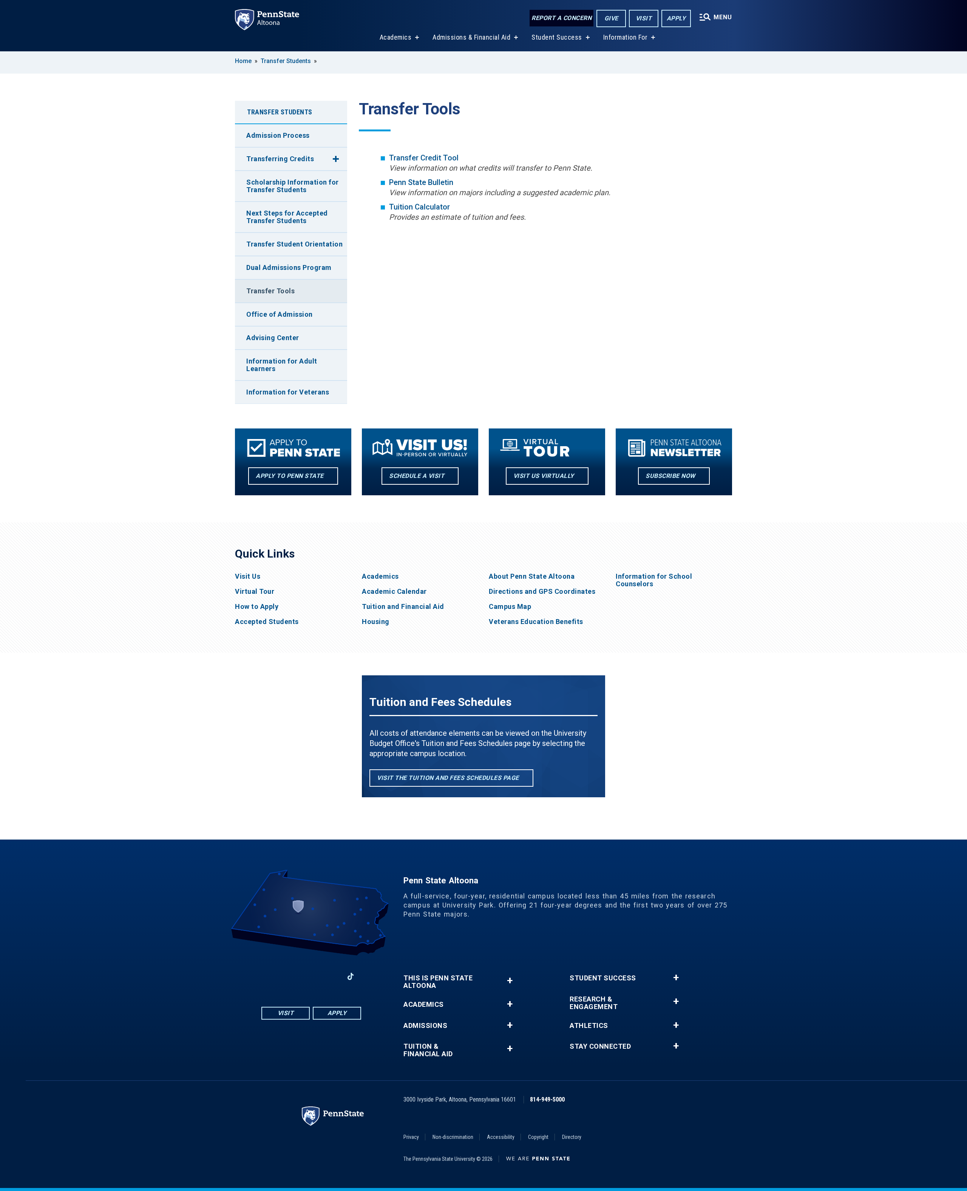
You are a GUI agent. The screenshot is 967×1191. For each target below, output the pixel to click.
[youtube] (311, 976)
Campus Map (510, 606)
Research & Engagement (594, 1003)
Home (243, 61)
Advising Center (272, 338)
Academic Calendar (394, 591)
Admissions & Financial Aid (471, 37)
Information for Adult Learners (281, 365)
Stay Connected (600, 1046)
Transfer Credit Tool (424, 157)
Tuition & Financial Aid (428, 1050)
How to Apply (256, 606)
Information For (625, 37)
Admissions (425, 1025)
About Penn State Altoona (532, 576)
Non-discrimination (453, 1137)
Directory (571, 1137)
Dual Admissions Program (289, 267)
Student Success (556, 37)
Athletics (589, 1025)
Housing (375, 622)
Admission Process (278, 135)
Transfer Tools (270, 291)
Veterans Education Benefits (536, 622)
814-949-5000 (547, 1099)
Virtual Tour (254, 591)
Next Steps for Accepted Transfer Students (287, 217)
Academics (396, 37)
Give (611, 18)
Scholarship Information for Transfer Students (292, 186)
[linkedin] (331, 976)
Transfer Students (286, 61)
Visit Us (247, 576)
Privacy (411, 1137)
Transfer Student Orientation (294, 244)
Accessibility (500, 1137)
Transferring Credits (280, 159)
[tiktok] (350, 977)
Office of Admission (279, 314)
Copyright (538, 1137)
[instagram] (291, 976)
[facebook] (272, 976)
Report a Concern (561, 18)
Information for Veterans (287, 392)
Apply (676, 18)
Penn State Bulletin (421, 182)
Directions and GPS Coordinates (542, 591)
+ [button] (510, 980)
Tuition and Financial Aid (403, 606)
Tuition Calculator (419, 206)
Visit (644, 18)
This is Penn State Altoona (438, 981)
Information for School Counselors (654, 580)
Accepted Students (267, 622)
